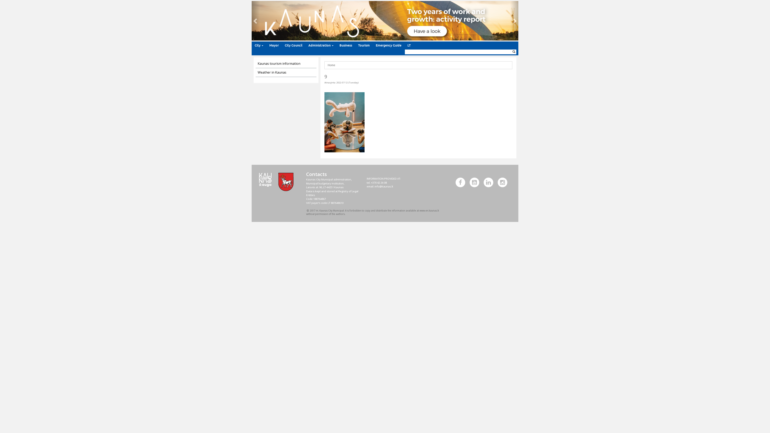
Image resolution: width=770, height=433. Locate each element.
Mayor (274, 45)
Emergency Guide (388, 45)
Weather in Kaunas (272, 72)
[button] (256, 20)
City (258, 45)
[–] (385, 20)
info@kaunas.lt (384, 186)
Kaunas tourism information (279, 63)
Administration (319, 45)
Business (345, 45)
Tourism (364, 45)
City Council (293, 45)
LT (409, 45)
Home (331, 65)
